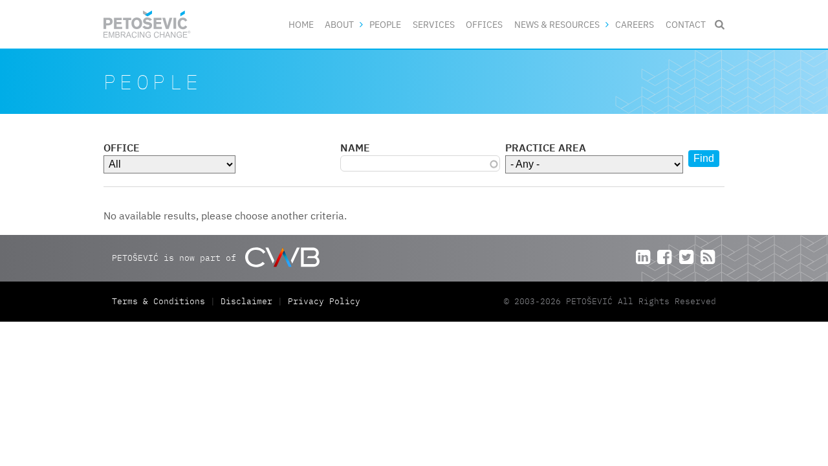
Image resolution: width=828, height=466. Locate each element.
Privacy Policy (324, 301)
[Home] (147, 24)
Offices (484, 24)
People (385, 24)
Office (122, 147)
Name (355, 147)
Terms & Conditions (161, 301)
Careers (634, 24)
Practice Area (545, 147)
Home (301, 24)
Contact (686, 24)
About (339, 24)
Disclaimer (246, 301)
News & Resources (557, 24)
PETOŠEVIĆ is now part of (176, 257)
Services (434, 24)
